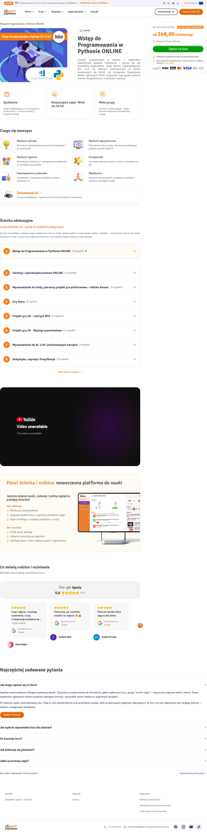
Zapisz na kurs (189, 11)
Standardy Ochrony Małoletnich (155, 798)
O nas (41, 11)
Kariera (75, 792)
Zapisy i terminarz (12, 707)
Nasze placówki (75, 11)
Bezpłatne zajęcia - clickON (18, 792)
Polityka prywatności (150, 792)
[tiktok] (178, 3)
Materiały (56, 11)
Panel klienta (164, 11)
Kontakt (94, 11)
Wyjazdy (76, 786)
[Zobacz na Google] (10, 637)
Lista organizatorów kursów (153, 803)
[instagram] (169, 3)
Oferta (28, 11)
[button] (2, 621)
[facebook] (164, 3)
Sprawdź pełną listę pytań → (193, 765)
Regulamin (145, 786)
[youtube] (173, 3)
